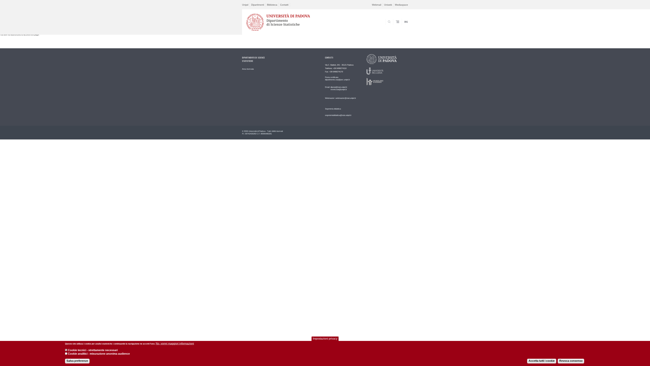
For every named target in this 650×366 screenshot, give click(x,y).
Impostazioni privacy (325, 338)
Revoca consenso (571, 360)
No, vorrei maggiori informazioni (175, 343)
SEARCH (402, 26)
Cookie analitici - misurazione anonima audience (99, 353)
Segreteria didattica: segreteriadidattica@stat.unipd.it (338, 112)
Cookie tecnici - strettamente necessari (93, 350)
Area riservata (248, 69)
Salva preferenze (77, 360)
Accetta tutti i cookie (542, 360)
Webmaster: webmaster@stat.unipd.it (340, 98)
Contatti (284, 4)
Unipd (245, 4)
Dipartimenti (257, 4)
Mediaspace (401, 4)
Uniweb (388, 4)
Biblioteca (272, 4)
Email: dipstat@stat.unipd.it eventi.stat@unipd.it (336, 88)
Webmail (376, 4)
